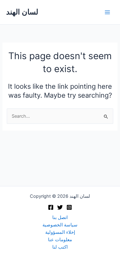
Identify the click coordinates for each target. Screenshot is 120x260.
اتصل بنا (60, 217)
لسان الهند (22, 11)
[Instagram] (69, 207)
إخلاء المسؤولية (60, 232)
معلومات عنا (60, 239)
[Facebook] (51, 207)
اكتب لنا (60, 247)
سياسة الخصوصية (60, 225)
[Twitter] (60, 207)
